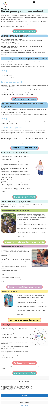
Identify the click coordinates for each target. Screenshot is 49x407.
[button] (47, 381)
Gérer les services (5, 392)
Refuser (24, 399)
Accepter (24, 395)
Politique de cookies (24, 405)
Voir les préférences (24, 402)
